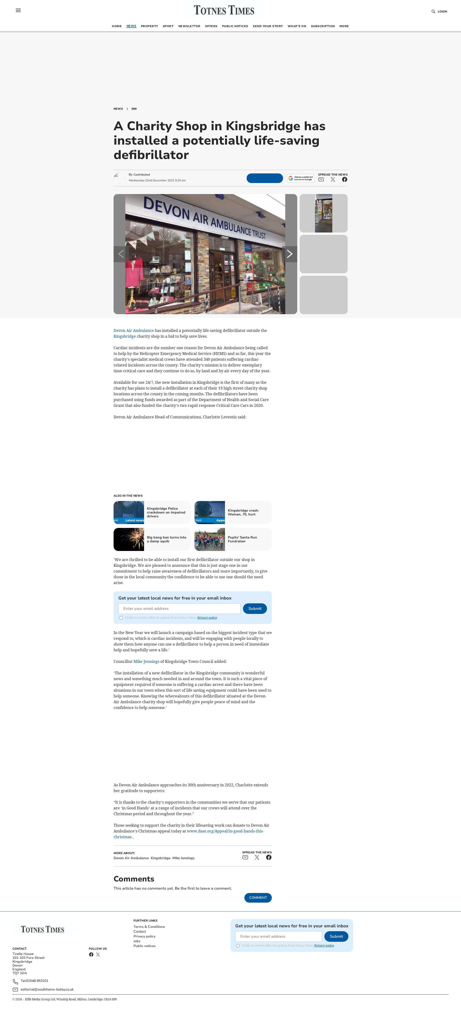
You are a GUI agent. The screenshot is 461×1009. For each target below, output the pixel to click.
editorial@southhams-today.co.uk (47, 989)
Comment (258, 897)
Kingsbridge (125, 336)
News (118, 109)
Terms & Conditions (149, 926)
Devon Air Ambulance (134, 330)
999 (134, 109)
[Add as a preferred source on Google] (300, 178)
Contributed (141, 175)
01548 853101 (37, 981)
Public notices (144, 946)
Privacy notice (207, 617)
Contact (139, 931)
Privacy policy (144, 936)
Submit (255, 608)
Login (442, 11)
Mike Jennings (146, 661)
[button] (18, 10)
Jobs (136, 941)
